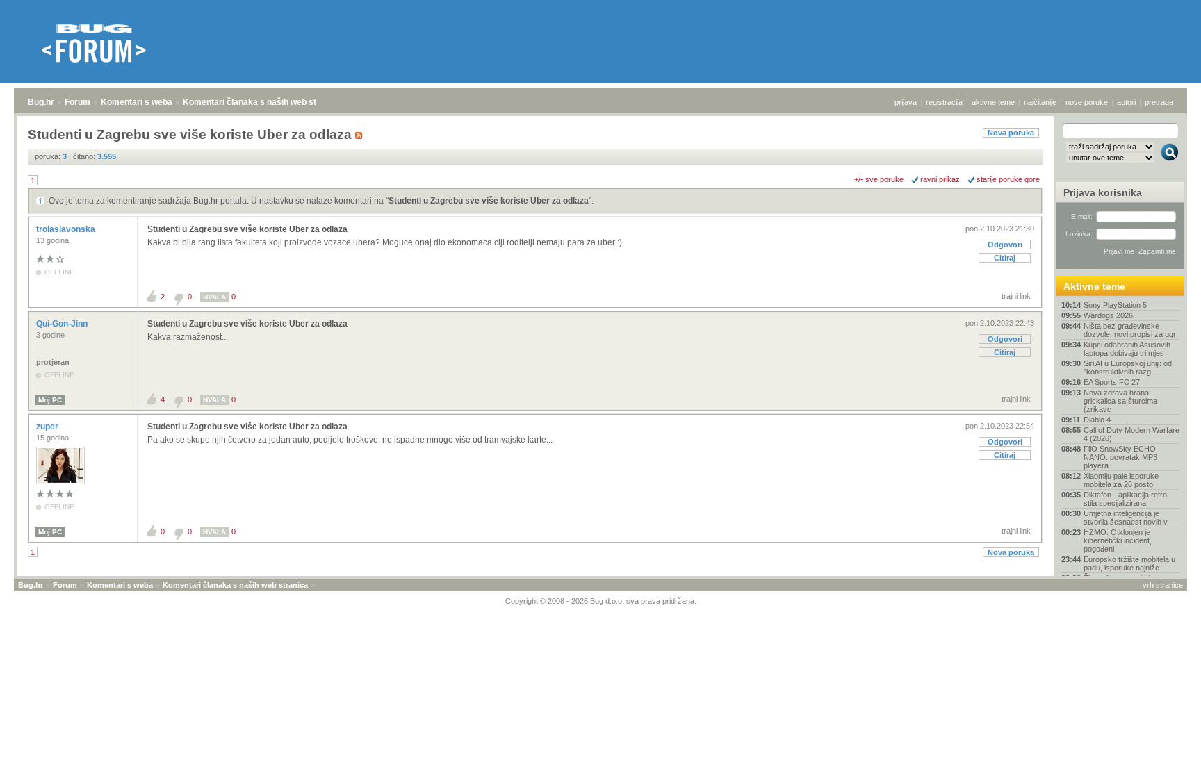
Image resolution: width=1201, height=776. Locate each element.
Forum (77, 102)
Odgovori (1005, 244)
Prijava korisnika (1102, 192)
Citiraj (1004, 258)
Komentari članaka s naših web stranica (262, 102)
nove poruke (1086, 102)
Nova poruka (1011, 133)
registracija (944, 102)
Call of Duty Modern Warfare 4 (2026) (1131, 434)
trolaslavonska (66, 229)
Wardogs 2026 (1108, 315)
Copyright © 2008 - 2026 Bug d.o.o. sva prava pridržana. (600, 601)
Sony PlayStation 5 (1115, 305)
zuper (48, 426)
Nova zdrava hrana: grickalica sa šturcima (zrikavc (1120, 400)
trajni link (1016, 296)
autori (1126, 102)
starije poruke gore (1008, 179)
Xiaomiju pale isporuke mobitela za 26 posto (1121, 480)
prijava (905, 102)
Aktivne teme (1094, 286)
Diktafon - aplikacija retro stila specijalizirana (1125, 498)
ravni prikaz (940, 179)
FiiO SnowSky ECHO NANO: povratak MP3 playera (1120, 457)
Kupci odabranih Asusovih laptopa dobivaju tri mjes (1127, 348)
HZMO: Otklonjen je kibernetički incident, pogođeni (1118, 540)
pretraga (1159, 102)
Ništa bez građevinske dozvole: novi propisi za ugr (1130, 330)
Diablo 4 (1097, 419)
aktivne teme (993, 102)
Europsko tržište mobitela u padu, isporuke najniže (1129, 563)
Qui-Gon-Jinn (63, 324)
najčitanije (1040, 102)
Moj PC (50, 400)
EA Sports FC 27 (1112, 382)
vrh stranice (1163, 585)
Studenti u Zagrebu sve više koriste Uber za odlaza (489, 201)
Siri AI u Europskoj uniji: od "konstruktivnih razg (1128, 367)
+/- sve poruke (879, 179)
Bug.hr (41, 102)
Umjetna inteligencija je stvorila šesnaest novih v (1126, 517)
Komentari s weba (136, 102)
